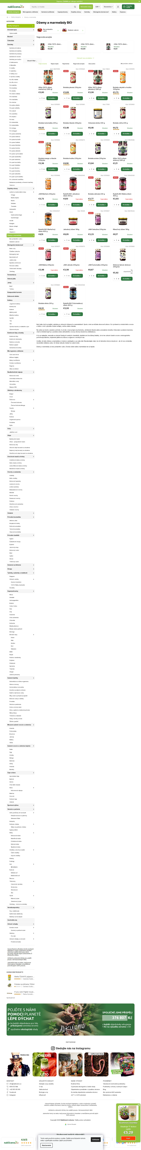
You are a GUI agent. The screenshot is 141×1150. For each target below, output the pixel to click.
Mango (11, 758)
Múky (11, 832)
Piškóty (11, 858)
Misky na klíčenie (14, 360)
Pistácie (11, 501)
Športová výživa (12, 805)
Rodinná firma (75, 1084)
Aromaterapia (12, 30)
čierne (11, 782)
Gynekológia (15, 217)
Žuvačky (12, 588)
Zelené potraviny (14, 674)
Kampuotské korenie (14, 292)
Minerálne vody (14, 381)
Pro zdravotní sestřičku (16, 179)
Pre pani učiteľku (14, 108)
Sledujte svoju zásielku (46, 1084)
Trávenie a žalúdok (15, 715)
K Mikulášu (12, 65)
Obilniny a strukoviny (14, 390)
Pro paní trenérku (14, 171)
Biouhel (10, 36)
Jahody (11, 737)
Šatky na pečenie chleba (18, 827)
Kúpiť (128, 1138)
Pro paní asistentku (15, 156)
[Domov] (8, 17)
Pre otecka (12, 102)
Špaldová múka (15, 847)
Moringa (11, 632)
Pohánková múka (16, 841)
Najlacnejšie (55, 64)
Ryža (10, 425)
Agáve (11, 538)
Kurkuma (12, 623)
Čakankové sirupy (14, 541)
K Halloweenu (13, 62)
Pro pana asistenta (15, 134)
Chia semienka (14, 617)
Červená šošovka (16, 402)
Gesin (11, 212)
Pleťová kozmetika (15, 526)
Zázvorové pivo (14, 329)
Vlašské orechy (14, 509)
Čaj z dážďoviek (14, 911)
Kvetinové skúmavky (15, 339)
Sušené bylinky (12, 678)
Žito (12, 893)
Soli (10, 864)
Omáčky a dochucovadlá (17, 850)
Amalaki (11, 597)
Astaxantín (12, 209)
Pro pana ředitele (14, 142)
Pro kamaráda (13, 122)
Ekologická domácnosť (15, 245)
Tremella (13, 206)
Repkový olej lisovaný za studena (19, 450)
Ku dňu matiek (13, 79)
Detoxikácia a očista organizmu (18, 681)
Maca (11, 594)
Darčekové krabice (15, 48)
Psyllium (11, 660)
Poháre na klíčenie (15, 363)
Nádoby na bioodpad (15, 916)
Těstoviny (12, 881)
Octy (9, 428)
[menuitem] (14, 12)
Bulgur (11, 394)
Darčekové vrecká (15, 56)
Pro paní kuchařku (15, 162)
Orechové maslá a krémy (16, 456)
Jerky (9, 282)
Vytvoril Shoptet (71, 1124)
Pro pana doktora (14, 136)
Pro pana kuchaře (14, 139)
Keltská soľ (14, 873)
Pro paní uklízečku (15, 174)
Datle (11, 749)
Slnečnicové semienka (16, 504)
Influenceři (42, 1095)
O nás (41, 1086)
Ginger (11, 672)
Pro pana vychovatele (16, 154)
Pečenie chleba (14, 824)
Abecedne (91, 64)
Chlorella (12, 620)
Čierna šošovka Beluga (18, 405)
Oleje (9, 435)
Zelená (11, 802)
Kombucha (12, 306)
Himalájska (14, 867)
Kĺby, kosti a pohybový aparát (18, 695)
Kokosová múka (15, 835)
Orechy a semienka (14, 472)
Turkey (11, 289)
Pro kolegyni (13, 131)
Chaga (13, 195)
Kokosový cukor (14, 550)
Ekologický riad (14, 254)
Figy (10, 752)
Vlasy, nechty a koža (15, 718)
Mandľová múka (16, 838)
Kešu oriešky (13, 478)
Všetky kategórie (13, 26)
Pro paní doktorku (14, 159)
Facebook (12, 1092)
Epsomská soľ (13, 257)
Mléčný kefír (13, 312)
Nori (12, 646)
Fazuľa (11, 408)
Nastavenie (46, 1145)
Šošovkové (14, 890)
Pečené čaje (13, 799)
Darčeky (10, 44)
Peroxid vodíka (13, 265)
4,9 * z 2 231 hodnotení (78, 1095)
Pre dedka (12, 91)
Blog (104, 1089)
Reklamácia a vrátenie (110, 1095)
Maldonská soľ (15, 875)
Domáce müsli (13, 927)
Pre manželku (13, 99)
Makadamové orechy (15, 489)
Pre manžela (13, 96)
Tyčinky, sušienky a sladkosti (17, 573)
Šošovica (12, 399)
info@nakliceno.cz (15, 1084)
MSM (10, 652)
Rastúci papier (13, 345)
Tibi (10, 321)
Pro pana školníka (14, 145)
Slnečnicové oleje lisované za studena (21, 453)
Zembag (12, 271)
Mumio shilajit (13, 226)
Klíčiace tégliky (13, 357)
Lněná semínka (14, 487)
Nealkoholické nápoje (14, 372)
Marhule (11, 761)
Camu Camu (13, 606)
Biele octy (12, 248)
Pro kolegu (12, 128)
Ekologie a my (43, 1092)
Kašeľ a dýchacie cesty (16, 693)
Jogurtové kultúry (14, 303)
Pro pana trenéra (14, 148)
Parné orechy (13, 495)
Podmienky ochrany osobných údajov (115, 1086)
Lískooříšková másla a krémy (18, 466)
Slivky (11, 763)
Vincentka (12, 384)
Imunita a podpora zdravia (17, 690)
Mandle (11, 492)
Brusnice (12, 734)
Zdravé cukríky (14, 579)
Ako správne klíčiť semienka (112, 1092)
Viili (10, 323)
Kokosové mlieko (13, 296)
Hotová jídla (11, 278)
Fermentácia (11, 275)
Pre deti (13, 936)
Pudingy (11, 861)
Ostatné (10, 513)
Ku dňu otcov (13, 82)
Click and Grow (14, 354)
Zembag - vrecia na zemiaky (18, 904)
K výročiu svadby (14, 76)
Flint (10, 609)
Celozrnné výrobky (16, 884)
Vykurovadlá (13, 33)
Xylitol (11, 556)
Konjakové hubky (14, 523)
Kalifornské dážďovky (16, 914)
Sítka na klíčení (14, 369)
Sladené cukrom (14, 241)
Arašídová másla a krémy (17, 460)
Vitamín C (12, 232)
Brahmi (11, 603)
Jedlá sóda (12, 260)
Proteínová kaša (16, 942)
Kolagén (11, 223)
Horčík (11, 220)
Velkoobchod (43, 1089)
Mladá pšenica (13, 626)
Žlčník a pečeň (13, 721)
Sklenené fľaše (15, 818)
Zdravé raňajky (12, 924)
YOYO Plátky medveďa (18, 585)
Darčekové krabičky (15, 51)
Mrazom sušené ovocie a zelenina (19, 725)
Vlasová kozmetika (15, 532)
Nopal (11, 654)
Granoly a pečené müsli (18, 930)
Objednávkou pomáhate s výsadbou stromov (85, 1089)
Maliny (11, 739)
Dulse (12, 637)
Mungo (13, 411)
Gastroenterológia (16, 215)
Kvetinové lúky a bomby (15, 333)
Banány (11, 769)
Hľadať (76, 7)
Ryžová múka (15, 844)
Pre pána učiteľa (14, 105)
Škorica (11, 878)
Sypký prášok (13, 830)
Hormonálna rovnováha (16, 687)
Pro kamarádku (14, 125)
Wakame (13, 649)
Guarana (12, 614)
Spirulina (12, 666)
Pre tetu (11, 119)
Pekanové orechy (14, 498)
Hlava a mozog (14, 684)
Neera (11, 229)
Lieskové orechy (14, 484)
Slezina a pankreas (15, 704)
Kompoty (12, 821)
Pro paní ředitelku (14, 165)
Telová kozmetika (14, 529)
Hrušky (11, 755)
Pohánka (12, 422)
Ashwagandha (13, 600)
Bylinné (11, 779)
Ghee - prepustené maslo (17, 442)
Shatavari (12, 663)
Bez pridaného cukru (15, 239)
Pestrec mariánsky (15, 657)
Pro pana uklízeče (14, 151)
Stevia (11, 559)
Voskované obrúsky (15, 268)
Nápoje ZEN (13, 387)
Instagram (12, 1095)
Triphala (11, 669)
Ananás (11, 728)
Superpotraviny (12, 591)
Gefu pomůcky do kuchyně (17, 812)
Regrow (11, 366)
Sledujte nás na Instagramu (73, 1048)
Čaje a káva (11, 772)
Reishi (13, 200)
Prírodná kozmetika (14, 517)
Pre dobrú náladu (14, 93)
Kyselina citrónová (15, 263)
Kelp (12, 640)
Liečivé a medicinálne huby (17, 192)
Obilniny (11, 933)
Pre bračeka (13, 88)
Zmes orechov (13, 507)
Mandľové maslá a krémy (17, 468)
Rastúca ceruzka (14, 342)
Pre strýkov (12, 116)
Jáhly (11, 414)
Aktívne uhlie (13, 520)
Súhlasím (95, 1140)
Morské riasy (13, 634)
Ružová (11, 870)
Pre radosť (12, 111)
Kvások (11, 309)
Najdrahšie (66, 64)
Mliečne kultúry (14, 315)
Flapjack (12, 576)
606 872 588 (13, 1086)
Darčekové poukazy (15, 53)
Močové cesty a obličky (16, 698)
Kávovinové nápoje (16, 790)
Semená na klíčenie (14, 565)
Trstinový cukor (14, 561)
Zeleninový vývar (16, 901)
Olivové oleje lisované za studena (19, 447)
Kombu (13, 643)
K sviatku (12, 68)
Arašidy (11, 475)
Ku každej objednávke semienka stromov (84, 1092)
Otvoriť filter (31, 61)
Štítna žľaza (13, 713)
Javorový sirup (13, 547)
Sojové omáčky (15, 855)
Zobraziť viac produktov (84, 58)
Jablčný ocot (13, 432)
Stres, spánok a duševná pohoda (19, 710)
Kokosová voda (14, 375)
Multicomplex (15, 197)
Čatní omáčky (15, 852)
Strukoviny (14, 887)
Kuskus (11, 416)
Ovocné (11, 796)
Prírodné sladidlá (13, 535)
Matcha (11, 793)
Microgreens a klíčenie (15, 351)
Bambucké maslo (14, 439)
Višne (11, 742)
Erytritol (11, 544)
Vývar (11, 895)
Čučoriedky (12, 731)
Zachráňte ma (12, 920)
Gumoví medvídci (16, 582)
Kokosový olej (13, 444)
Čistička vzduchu (14, 251)
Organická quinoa (14, 419)
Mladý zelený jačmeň (15, 629)
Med (10, 553)
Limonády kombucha (15, 378)
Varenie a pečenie (13, 809)
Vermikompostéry (13, 907)
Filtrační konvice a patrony (19, 815)
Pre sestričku (13, 114)
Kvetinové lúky (13, 336)
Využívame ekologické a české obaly (83, 1086)
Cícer (11, 396)
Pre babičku (13, 85)
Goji (10, 611)
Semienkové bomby (15, 347)
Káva (11, 787)
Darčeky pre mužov (15, 59)
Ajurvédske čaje (14, 776)
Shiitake (13, 203)
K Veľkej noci (13, 73)
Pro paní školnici (14, 168)
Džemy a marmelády (14, 235)
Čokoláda (10, 40)
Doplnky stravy (12, 188)
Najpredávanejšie (79, 64)
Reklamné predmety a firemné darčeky (21, 182)
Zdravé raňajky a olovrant (17, 939)
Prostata (12, 701)
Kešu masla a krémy (15, 463)
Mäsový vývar (15, 898)
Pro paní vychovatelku (16, 176)
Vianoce (12, 185)
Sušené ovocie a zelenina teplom (18, 746)
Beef (10, 286)
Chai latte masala (14, 785)
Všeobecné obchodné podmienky (114, 1084)
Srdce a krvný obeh (15, 707)
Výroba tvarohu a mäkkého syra (19, 326)
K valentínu (12, 71)
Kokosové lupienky (15, 481)
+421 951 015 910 (14, 1089)
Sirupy (9, 569)
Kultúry (9, 300)
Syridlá (11, 318)
